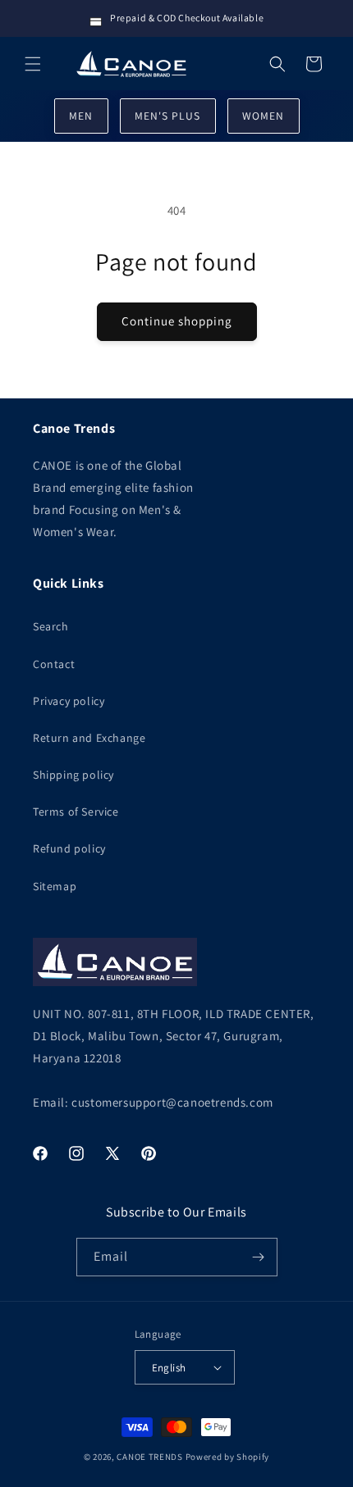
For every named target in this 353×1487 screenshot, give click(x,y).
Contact (54, 664)
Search (51, 626)
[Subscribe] (259, 1257)
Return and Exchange (89, 737)
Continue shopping (176, 321)
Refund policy (69, 848)
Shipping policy (73, 774)
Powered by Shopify (228, 1456)
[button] (33, 64)
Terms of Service (76, 811)
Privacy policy (68, 700)
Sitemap (54, 886)
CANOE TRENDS (149, 1456)
